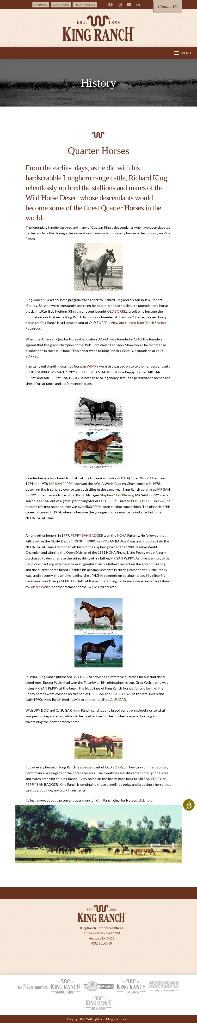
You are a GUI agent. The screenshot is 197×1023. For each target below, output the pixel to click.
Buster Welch (40, 587)
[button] (182, 53)
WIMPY (92, 366)
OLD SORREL (117, 311)
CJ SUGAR (118, 699)
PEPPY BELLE (141, 501)
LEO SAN (42, 501)
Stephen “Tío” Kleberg (117, 495)
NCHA (124, 478)
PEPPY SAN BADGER (87, 535)
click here (145, 800)
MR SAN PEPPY (61, 484)
